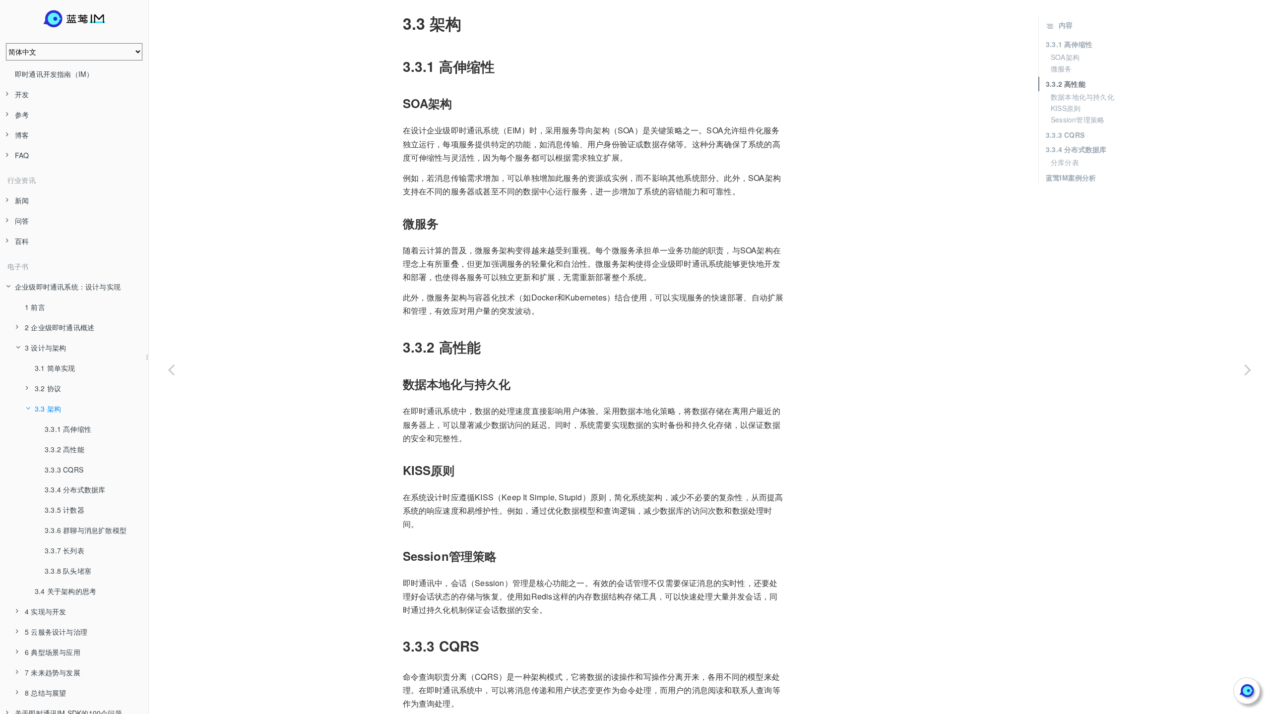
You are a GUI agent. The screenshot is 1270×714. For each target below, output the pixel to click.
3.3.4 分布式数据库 (75, 489)
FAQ (22, 155)
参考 (22, 114)
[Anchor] (396, 23)
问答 (22, 221)
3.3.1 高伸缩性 (68, 429)
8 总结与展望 (45, 693)
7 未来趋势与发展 (52, 672)
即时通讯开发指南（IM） (54, 74)
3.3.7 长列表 (64, 550)
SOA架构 (1065, 57)
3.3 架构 (48, 409)
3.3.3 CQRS (64, 470)
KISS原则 (1065, 108)
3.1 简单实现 (55, 368)
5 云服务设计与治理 (56, 632)
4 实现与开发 (45, 611)
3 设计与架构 (45, 348)
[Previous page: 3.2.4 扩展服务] (171, 369)
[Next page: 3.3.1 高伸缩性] (1247, 369)
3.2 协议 (48, 388)
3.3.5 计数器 (64, 510)
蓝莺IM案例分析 (1071, 177)
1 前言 (35, 307)
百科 (22, 241)
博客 (22, 135)
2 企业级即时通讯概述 (59, 327)
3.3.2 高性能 (64, 449)
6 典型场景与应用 (52, 652)
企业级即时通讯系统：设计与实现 (68, 287)
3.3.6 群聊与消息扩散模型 (86, 530)
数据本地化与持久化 (1082, 97)
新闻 (22, 200)
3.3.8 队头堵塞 (68, 571)
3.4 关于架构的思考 (65, 591)
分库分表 (1065, 162)
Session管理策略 (1077, 119)
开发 (22, 94)
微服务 (1061, 68)
